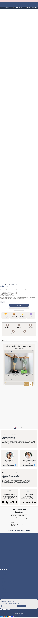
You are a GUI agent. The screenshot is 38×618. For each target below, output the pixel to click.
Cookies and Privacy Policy (19, 615)
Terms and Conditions (19, 614)
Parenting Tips (5, 579)
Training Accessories (6, 597)
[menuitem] (20, 573)
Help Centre (4, 572)
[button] (19, 305)
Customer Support (4, 571)
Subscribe (21, 606)
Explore (2, 578)
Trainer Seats (4, 593)
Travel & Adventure (5, 590)
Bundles (3, 586)
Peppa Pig (4, 589)
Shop (2, 585)
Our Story (4, 581)
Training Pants (5, 592)
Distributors (4, 584)
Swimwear (4, 596)
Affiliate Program (5, 582)
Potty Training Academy (6, 577)
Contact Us (4, 574)
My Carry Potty (5, 588)
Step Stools (4, 595)
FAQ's (3, 575)
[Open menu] (3, 4)
